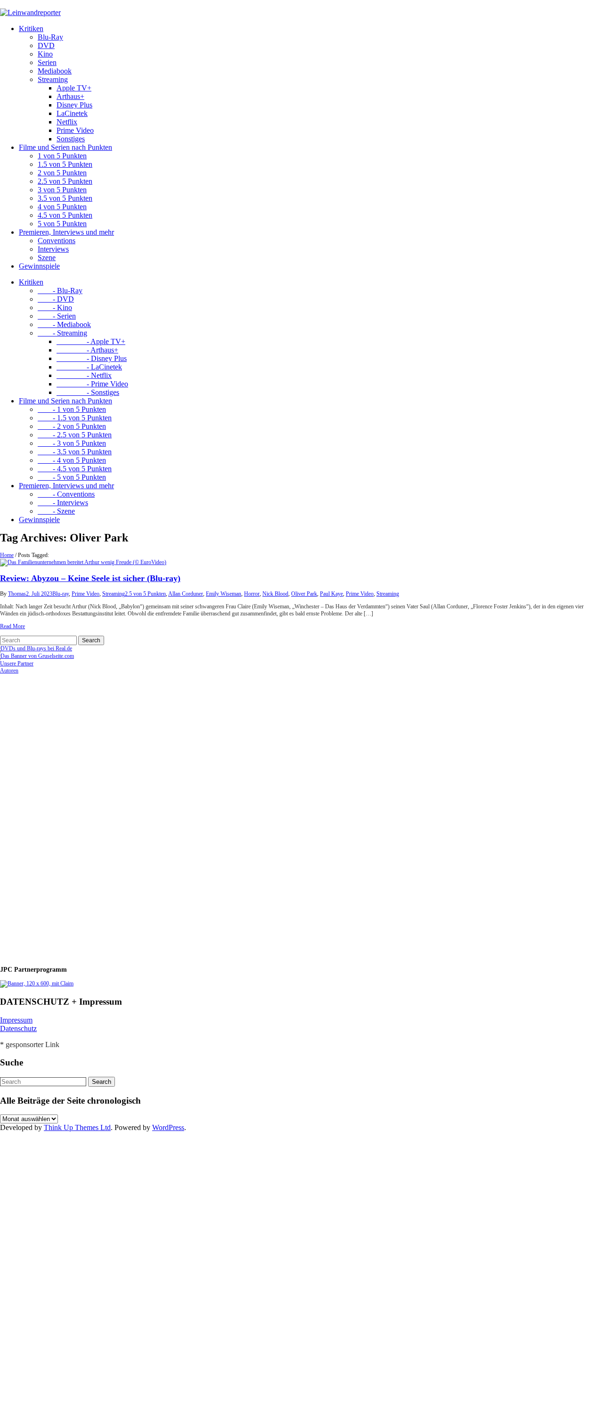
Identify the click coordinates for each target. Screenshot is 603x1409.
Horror (252, 593)
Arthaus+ (70, 96)
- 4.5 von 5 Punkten (75, 469)
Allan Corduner (185, 593)
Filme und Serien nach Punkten (65, 147)
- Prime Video (92, 384)
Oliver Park (304, 593)
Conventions (56, 241)
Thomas (17, 593)
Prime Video (75, 130)
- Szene (56, 511)
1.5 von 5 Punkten (65, 164)
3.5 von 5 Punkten (65, 198)
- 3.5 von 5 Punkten (75, 452)
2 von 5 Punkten (62, 173)
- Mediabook (64, 324)
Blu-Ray (50, 37)
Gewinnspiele (39, 266)
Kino (45, 54)
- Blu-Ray (60, 291)
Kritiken (31, 29)
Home (7, 555)
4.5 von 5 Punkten (65, 215)
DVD (46, 45)
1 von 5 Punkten (62, 156)
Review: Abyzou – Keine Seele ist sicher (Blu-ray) (90, 578)
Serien (47, 62)
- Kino (55, 307)
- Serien (57, 316)
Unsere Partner (16, 663)
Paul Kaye (331, 593)
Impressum (16, 1020)
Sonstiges (71, 139)
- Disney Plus (92, 358)
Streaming (53, 79)
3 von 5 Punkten (62, 190)
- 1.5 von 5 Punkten (75, 418)
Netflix (67, 122)
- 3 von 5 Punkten (72, 443)
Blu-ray (60, 593)
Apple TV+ (74, 88)
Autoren (9, 670)
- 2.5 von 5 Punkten (75, 435)
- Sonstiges (88, 392)
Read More (12, 626)
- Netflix (84, 375)
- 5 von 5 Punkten (72, 477)
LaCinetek (72, 113)
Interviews (53, 249)
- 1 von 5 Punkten (72, 409)
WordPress (168, 1127)
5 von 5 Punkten (62, 224)
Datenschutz (18, 1028)
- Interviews (63, 503)
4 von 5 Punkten (62, 207)
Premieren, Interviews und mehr (66, 232)
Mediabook (55, 71)
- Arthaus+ (87, 350)
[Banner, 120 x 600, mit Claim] (36, 983)
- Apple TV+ (91, 341)
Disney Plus (74, 105)
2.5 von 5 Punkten (65, 181)
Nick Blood (275, 593)
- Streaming (62, 333)
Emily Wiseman (223, 593)
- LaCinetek (89, 367)
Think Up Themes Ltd (77, 1127)
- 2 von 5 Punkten (72, 426)
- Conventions (66, 494)
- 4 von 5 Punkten (72, 460)
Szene (47, 258)
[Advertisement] (61, 815)
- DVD (56, 299)
